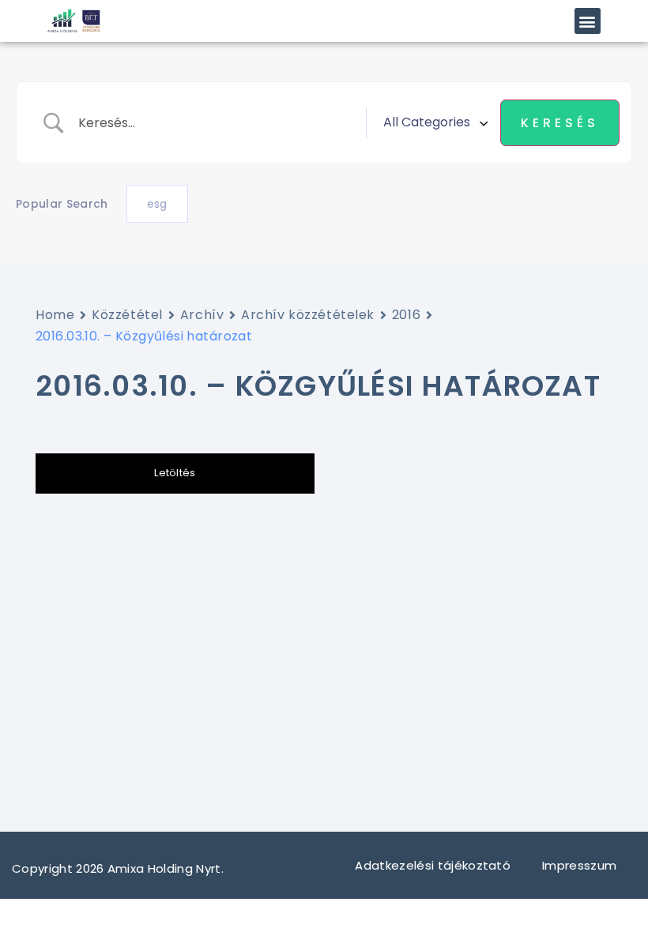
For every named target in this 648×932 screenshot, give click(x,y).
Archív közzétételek (308, 315)
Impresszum (581, 865)
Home (55, 315)
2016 (406, 315)
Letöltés (175, 472)
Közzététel (127, 315)
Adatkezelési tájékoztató (432, 865)
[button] (588, 21)
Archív (202, 315)
